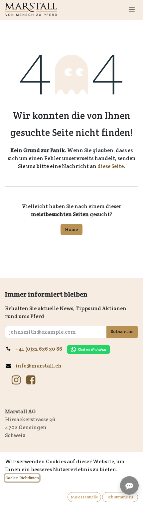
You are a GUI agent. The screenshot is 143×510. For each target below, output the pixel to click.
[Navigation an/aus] (132, 9)
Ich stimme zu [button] (120, 496)
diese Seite (110, 166)
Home (71, 229)
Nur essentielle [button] (84, 496)
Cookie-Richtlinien (22, 477)
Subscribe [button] (122, 331)
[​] (16, 380)
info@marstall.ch (39, 365)
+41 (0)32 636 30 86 (41, 348)
